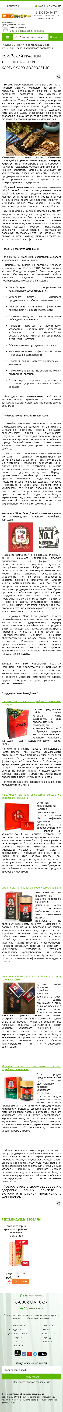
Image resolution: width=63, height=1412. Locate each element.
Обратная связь (33, 1308)
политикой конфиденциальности (19, 1399)
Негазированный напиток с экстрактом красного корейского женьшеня (31, 796)
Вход (40, 5)
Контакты (13, 5)
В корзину (20, 1281)
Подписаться (31, 1377)
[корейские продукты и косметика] (3, 11)
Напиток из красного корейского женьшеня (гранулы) (31, 703)
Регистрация (53, 5)
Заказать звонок (46, 18)
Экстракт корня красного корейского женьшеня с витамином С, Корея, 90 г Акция (16, 1232)
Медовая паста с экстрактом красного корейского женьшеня (31, 1068)
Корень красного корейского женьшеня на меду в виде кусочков (31, 977)
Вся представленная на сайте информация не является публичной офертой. (31, 1316)
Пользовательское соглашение (31, 1382)
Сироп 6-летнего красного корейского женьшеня (31, 887)
